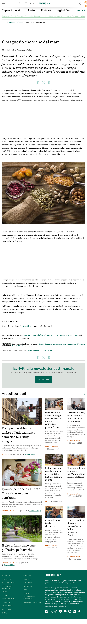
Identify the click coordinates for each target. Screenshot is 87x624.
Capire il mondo (12, 10)
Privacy (26, 593)
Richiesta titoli (8, 599)
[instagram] (69, 611)
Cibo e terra (66, 16)
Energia (20, 16)
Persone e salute (78, 16)
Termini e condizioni (32, 602)
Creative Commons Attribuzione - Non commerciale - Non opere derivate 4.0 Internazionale (48, 345)
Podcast (46, 10)
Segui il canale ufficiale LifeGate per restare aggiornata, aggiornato (51, 335)
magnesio (37, 350)
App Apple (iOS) (8, 583)
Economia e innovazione (34, 16)
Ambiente (6, 16)
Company (27, 576)
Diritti (13, 16)
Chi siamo (27, 583)
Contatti (27, 579)
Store (11, 3)
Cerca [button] (31, 3)
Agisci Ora (63, 10)
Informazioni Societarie (29, 598)
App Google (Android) (7, 587)
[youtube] (65, 611)
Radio (31, 10)
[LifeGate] (43, 3)
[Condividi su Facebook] (38, 82)
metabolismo (47, 350)
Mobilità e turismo (52, 16)
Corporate (6, 602)
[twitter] (51, 611)
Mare (30, 350)
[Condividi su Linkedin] (49, 82)
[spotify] (60, 611)
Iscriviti (41, 379)
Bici (46, 501)
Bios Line (26, 326)
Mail (25, 590)
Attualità (6, 576)
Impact (81, 10)
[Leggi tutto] (83, 393)
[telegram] (79, 611)
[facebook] (46, 611)
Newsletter (19, 3)
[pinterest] (55, 611)
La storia (27, 586)
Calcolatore (7, 606)
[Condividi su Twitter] (43, 82)
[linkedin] (74, 611)
